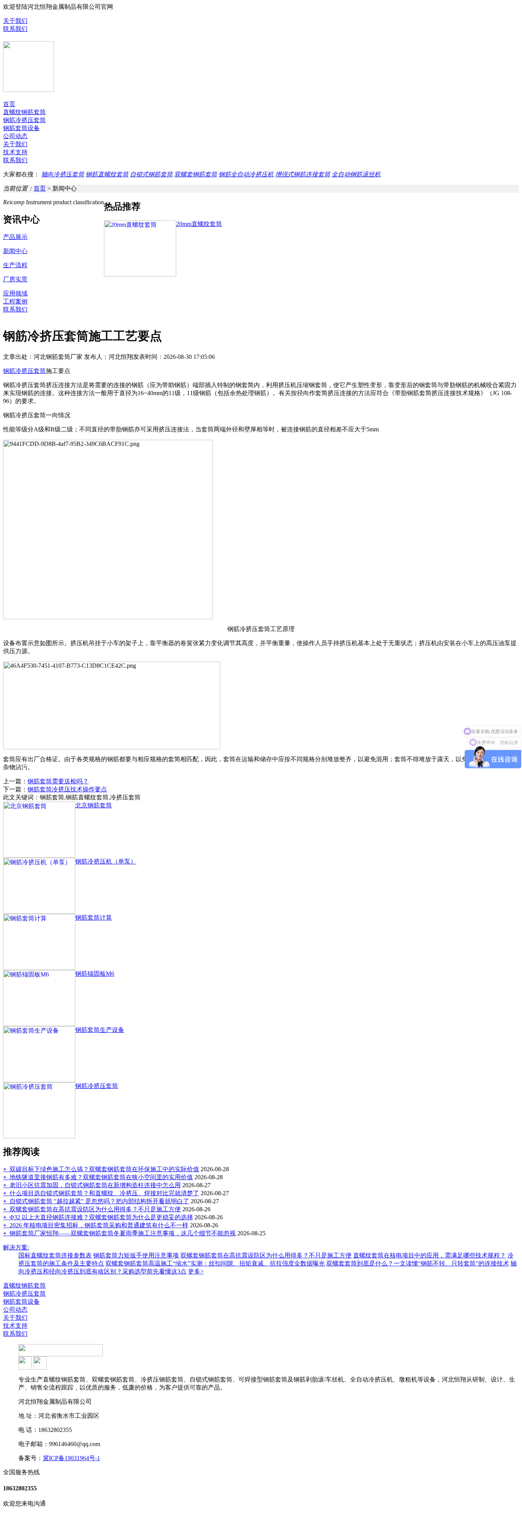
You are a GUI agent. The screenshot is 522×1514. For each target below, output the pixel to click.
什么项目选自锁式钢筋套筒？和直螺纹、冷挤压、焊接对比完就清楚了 (101, 1193)
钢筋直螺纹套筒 (107, 174)
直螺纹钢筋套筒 (24, 112)
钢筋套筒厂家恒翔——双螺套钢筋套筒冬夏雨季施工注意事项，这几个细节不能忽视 (119, 1233)
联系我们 (15, 29)
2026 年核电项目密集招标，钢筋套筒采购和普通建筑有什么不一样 (95, 1225)
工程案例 (15, 301)
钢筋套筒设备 (21, 128)
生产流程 (15, 265)
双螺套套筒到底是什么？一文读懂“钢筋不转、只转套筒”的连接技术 (417, 1263)
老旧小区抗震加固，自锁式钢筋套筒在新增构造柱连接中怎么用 (92, 1185)
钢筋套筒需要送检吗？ (58, 781)
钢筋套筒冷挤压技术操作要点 (67, 789)
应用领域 (15, 293)
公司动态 (15, 136)
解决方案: (16, 1247)
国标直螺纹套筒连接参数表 (55, 1255)
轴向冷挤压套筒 (62, 174)
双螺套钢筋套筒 (195, 174)
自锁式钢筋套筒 (151, 174)
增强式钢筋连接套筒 (302, 174)
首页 (9, 104)
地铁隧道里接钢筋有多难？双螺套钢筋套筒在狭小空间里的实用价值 (98, 1177)
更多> (196, 1271)
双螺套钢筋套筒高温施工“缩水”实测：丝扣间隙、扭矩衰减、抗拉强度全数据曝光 (215, 1263)
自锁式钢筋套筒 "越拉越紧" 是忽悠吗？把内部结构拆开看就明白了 (96, 1201)
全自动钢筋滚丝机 (356, 174)
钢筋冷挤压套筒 (24, 120)
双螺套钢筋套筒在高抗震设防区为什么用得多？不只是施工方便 (92, 1209)
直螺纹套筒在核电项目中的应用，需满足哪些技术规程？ (429, 1255)
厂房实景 (15, 279)
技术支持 (15, 152)
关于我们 (15, 21)
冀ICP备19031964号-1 (71, 1458)
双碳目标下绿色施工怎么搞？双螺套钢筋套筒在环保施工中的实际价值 (101, 1169)
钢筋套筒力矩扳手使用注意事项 (136, 1255)
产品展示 (15, 237)
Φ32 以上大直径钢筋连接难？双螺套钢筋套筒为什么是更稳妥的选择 (98, 1217)
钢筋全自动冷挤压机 (246, 174)
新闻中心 (15, 251)
